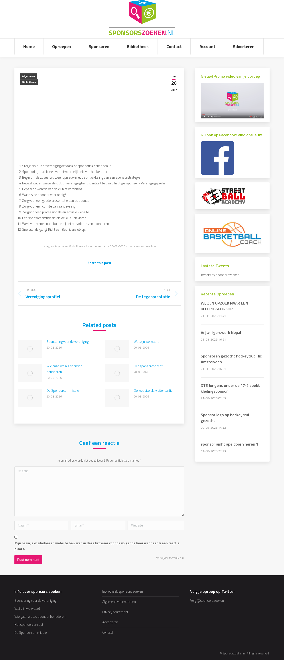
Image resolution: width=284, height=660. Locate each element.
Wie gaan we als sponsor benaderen (64, 368)
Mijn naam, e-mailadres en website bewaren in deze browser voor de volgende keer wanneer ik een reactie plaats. (96, 546)
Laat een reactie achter (142, 246)
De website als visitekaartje (153, 390)
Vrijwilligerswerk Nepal (221, 332)
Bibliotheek (29, 82)
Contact (107, 632)
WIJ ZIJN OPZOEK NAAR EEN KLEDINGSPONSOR (224, 306)
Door (96, 246)
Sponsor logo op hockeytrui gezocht (225, 418)
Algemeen (28, 76)
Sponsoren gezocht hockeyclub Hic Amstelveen (231, 359)
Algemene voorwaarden (119, 601)
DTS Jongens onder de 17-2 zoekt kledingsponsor (230, 388)
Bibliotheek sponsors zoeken (122, 591)
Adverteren (110, 622)
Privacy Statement (115, 611)
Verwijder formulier (168, 558)
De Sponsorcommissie (63, 390)
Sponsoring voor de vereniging (68, 341)
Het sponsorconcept (148, 366)
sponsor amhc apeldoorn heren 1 (229, 444)
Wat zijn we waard (146, 341)
